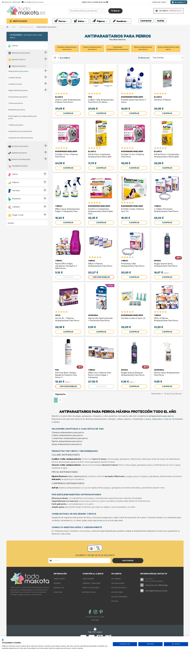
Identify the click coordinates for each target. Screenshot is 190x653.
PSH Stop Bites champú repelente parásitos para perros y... (66, 375)
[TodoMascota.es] (25, 10)
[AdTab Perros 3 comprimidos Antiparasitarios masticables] (167, 133)
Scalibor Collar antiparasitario (66, 459)
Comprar (68, 113)
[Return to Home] (9, 27)
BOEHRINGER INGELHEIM (132, 97)
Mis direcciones (117, 592)
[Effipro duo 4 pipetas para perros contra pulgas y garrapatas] (101, 351)
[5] (67, 93)
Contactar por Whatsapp (156, 585)
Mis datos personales (119, 597)
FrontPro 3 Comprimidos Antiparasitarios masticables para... (100, 211)
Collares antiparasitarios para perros (67, 435)
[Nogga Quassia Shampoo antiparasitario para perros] (134, 351)
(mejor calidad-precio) (69, 476)
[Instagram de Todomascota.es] (96, 612)
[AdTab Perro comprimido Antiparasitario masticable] (101, 133)
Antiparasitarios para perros (18, 71)
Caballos (16, 207)
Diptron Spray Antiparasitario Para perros (167, 374)
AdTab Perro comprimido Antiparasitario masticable (99, 156)
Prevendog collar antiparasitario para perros (133, 265)
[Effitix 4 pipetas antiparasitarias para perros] (167, 297)
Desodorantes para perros (17, 97)
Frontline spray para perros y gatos (133, 101)
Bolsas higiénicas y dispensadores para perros (22, 117)
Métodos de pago (88, 592)
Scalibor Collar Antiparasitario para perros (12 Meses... (101, 101)
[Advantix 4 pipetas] (167, 79)
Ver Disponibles (101, 277)
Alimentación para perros (21, 53)
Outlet (11, 223)
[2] (59, 93)
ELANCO (59, 97)
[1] (56, 93)
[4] (64, 93)
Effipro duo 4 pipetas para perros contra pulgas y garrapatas (99, 375)
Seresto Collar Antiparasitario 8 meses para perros (68, 101)
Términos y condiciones (91, 583)
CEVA (57, 315)
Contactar (58, 592)
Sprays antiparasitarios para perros (67, 444)
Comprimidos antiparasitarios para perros (70, 438)
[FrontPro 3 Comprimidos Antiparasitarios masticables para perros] (101, 188)
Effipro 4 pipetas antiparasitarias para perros (100, 265)
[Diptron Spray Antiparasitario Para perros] (167, 351)
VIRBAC (58, 206)
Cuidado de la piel (15, 84)
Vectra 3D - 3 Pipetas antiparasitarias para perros (67, 319)
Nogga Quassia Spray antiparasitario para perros (165, 265)
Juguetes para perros (19, 153)
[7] (96, 257)
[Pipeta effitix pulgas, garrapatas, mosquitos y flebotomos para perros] (68, 242)
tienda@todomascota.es (156, 591)
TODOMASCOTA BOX (20, 166)
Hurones (16, 190)
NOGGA (157, 261)
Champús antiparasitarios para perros (68, 432)
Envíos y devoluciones (90, 588)
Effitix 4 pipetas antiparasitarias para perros (166, 319)
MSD (90, 97)
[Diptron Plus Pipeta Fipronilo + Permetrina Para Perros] (101, 297)
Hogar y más (17, 215)
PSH (57, 370)
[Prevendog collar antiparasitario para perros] (134, 242)
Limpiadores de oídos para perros (20, 138)
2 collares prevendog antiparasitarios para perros (166, 210)
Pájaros (15, 182)
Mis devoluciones (117, 583)
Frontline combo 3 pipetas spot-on (132, 210)
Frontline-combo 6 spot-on (133, 318)
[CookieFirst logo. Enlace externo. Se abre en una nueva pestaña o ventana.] (3, 640)
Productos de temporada (21, 159)
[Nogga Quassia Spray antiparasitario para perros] (167, 242)
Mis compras (116, 579)
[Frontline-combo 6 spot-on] (134, 297)
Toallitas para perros (15, 125)
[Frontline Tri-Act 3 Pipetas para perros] (68, 133)
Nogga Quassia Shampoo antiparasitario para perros (133, 374)
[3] (61, 93)
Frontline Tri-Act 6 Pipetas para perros (132, 156)
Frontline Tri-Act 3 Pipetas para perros (66, 156)
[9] (98, 257)
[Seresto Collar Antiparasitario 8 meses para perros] (68, 79)
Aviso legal (95, 620)
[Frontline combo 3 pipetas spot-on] (134, 188)
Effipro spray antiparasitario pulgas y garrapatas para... (67, 210)
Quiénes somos (59, 579)
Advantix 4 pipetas (162, 100)
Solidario (57, 583)
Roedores (16, 198)
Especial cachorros (18, 59)
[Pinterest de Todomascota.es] (101, 612)
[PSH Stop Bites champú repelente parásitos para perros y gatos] (68, 351)
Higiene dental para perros (18, 90)
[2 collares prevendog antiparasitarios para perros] (167, 188)
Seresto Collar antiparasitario (66, 465)
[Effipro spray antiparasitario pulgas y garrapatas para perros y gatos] (68, 188)
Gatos (15, 174)
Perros (14, 27)
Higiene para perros (26, 27)
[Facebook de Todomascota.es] (90, 612)
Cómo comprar (88, 579)
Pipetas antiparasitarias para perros (67, 441)
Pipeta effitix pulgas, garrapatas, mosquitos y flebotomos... (66, 266)
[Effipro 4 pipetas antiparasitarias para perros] (101, 242)
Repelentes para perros (16, 110)
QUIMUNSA (93, 315)
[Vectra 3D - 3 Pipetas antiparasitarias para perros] (68, 297)
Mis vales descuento (119, 588)
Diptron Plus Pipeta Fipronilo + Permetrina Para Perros (100, 319)
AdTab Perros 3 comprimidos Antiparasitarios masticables (166, 156)
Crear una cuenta (159, 2)
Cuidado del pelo (14, 78)
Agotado (68, 277)
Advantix (56, 479)
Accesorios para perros (20, 146)
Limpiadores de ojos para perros (20, 131)
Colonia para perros (15, 103)
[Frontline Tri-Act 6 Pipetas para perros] (134, 133)
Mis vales (114, 601)
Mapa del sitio (59, 588)
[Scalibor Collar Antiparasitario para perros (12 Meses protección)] (101, 79)
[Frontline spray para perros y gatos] (134, 79)
